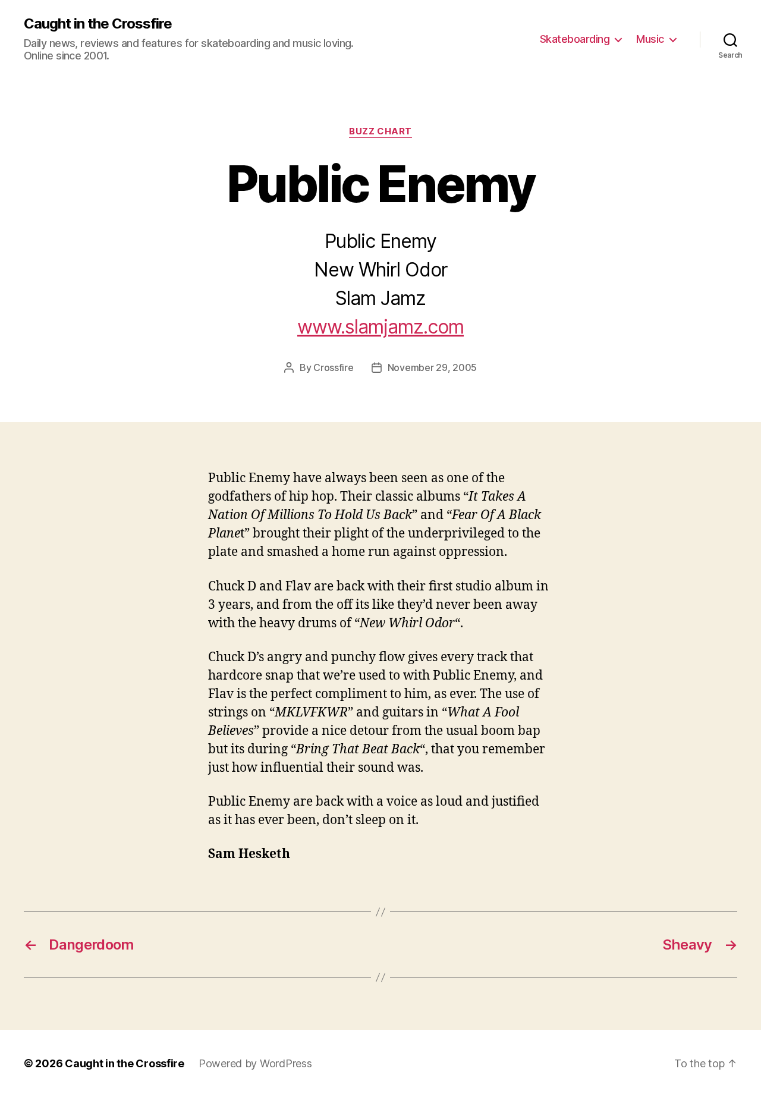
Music (650, 39)
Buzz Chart (380, 131)
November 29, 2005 (432, 367)
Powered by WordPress (255, 1063)
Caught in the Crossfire (98, 24)
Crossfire (333, 367)
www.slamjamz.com (380, 326)
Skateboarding (575, 39)
